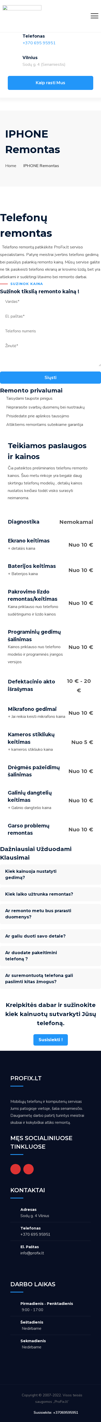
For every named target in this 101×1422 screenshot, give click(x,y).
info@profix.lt (32, 1253)
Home (10, 166)
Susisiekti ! (51, 1039)
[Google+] (28, 1169)
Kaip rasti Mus (50, 82)
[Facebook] (15, 1169)
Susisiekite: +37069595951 (56, 1412)
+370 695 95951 (39, 43)
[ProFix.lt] (22, 16)
